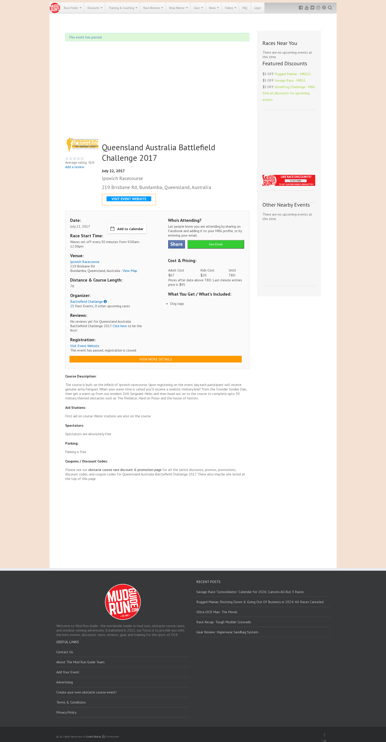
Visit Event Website (84, 345)
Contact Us (64, 652)
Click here (120, 326)
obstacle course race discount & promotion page (125, 469)
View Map (130, 270)
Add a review (74, 167)
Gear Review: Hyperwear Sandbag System (227, 632)
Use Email (215, 244)
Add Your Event (67, 672)
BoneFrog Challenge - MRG (295, 87)
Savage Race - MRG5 (290, 80)
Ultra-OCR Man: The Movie (216, 612)
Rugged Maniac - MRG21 (293, 74)
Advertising (64, 682)
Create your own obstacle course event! (86, 692)
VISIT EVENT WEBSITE (128, 199)
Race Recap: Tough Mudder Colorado (223, 622)
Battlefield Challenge (86, 301)
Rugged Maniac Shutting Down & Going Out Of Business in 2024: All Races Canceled (259, 602)
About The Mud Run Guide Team (80, 662)
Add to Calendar (130, 229)
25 (72, 306)
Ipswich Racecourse (84, 261)
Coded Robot (94, 736)
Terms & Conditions (71, 702)
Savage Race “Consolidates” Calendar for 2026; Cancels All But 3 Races (250, 591)
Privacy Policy (66, 712)
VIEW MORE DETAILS (155, 359)
